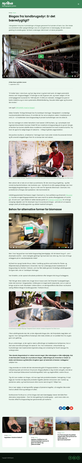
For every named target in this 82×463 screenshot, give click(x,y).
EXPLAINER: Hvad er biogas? (25, 108)
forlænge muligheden (55, 200)
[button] (78, 4)
